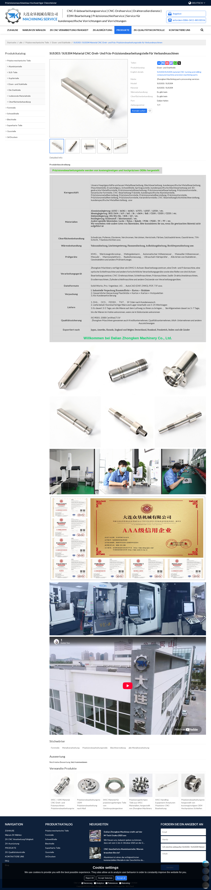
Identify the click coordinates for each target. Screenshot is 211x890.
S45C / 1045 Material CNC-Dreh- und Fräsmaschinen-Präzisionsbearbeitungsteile (62, 804)
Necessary (88, 883)
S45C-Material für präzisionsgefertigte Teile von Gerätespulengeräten (114, 804)
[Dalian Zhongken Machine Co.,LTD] (31, 16)
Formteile (55, 748)
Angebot (177, 13)
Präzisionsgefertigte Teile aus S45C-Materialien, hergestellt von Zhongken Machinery (140, 804)
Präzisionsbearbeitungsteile (95, 748)
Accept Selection (105, 878)
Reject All (90, 878)
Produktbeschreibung (60, 164)
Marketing (126, 883)
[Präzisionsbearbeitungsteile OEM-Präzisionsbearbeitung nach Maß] (88, 785)
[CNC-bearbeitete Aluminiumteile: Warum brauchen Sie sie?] (95, 853)
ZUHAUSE (12, 30)
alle (20, 42)
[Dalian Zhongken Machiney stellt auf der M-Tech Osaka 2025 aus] (95, 835)
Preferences (113, 883)
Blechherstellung (118, 748)
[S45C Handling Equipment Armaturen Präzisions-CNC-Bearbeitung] (167, 785)
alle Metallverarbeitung (139, 748)
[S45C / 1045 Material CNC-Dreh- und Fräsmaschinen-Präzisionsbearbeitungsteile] (62, 785)
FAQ (7, 861)
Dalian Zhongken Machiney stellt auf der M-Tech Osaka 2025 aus (123, 834)
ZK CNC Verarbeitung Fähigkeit (69, 30)
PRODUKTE (123, 30)
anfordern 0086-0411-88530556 (189, 20)
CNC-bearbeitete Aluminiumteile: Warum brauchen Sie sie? (123, 851)
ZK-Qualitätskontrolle (149, 30)
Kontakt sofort (139, 110)
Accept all (121, 878)
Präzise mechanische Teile (37, 42)
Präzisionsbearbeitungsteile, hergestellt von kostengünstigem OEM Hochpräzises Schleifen (193, 804)
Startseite (11, 42)
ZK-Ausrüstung (102, 30)
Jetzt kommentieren (79, 762)
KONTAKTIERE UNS (179, 30)
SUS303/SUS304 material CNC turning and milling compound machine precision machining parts (179, 73)
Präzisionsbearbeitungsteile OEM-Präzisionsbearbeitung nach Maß (88, 804)
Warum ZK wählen (34, 30)
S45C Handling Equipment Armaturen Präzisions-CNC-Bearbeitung (165, 804)
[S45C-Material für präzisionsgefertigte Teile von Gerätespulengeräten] (114, 785)
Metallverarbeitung (71, 748)
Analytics (100, 883)
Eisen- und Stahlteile (61, 42)
